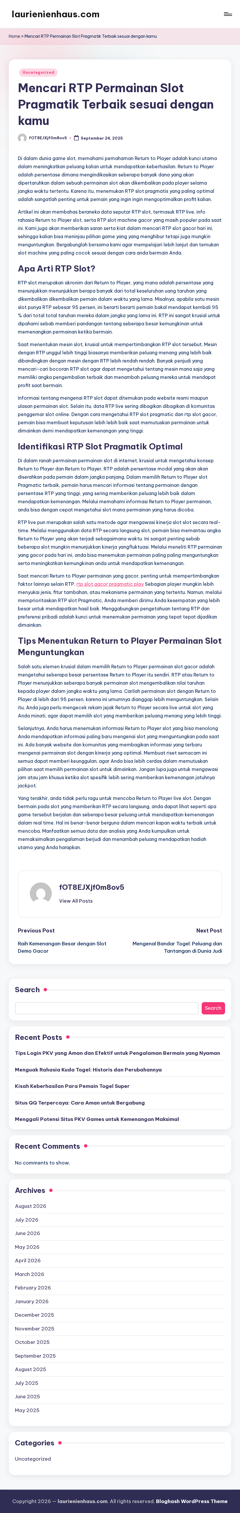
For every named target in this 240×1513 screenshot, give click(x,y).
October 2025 (32, 1342)
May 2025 (27, 1410)
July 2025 (26, 1383)
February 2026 (33, 1287)
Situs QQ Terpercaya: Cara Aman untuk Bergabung (80, 1103)
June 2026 (27, 1233)
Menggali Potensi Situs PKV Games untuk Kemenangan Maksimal (97, 1119)
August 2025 (30, 1369)
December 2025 (34, 1315)
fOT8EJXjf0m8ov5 (91, 887)
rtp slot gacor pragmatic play (110, 584)
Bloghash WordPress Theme (192, 1501)
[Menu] (227, 14)
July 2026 (26, 1220)
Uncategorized (38, 72)
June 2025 (27, 1396)
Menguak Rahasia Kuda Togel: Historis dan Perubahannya (88, 1070)
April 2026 (28, 1260)
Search (27, 989)
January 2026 (32, 1301)
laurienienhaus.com (56, 14)
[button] (76, 901)
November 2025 (34, 1328)
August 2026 (30, 1206)
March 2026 (29, 1274)
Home (14, 36)
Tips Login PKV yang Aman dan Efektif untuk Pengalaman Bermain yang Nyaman (117, 1053)
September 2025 (35, 1356)
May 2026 (27, 1247)
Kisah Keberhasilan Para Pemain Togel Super (72, 1086)
